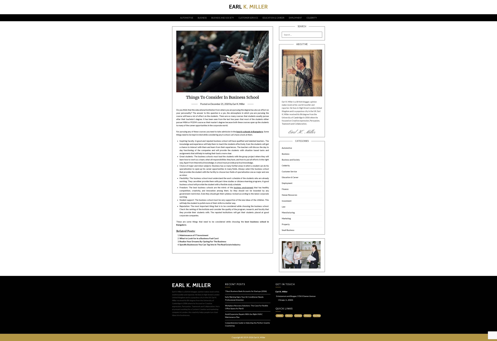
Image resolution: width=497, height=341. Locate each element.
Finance (285, 189)
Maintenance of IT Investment (194, 235)
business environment (243, 187)
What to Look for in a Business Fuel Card (199, 238)
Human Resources (289, 195)
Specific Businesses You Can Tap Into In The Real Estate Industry (210, 244)
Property (286, 224)
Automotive (186, 18)
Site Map (316, 315)
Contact (298, 315)
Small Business (288, 230)
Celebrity (311, 18)
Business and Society (222, 18)
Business (202, 18)
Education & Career (273, 18)
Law (283, 207)
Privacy (307, 315)
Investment (286, 201)
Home (279, 315)
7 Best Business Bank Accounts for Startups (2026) (246, 291)
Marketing (286, 218)
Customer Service (248, 18)
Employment (295, 18)
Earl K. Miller (239, 104)
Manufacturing (288, 212)
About (288, 315)
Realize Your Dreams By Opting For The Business (203, 241)
